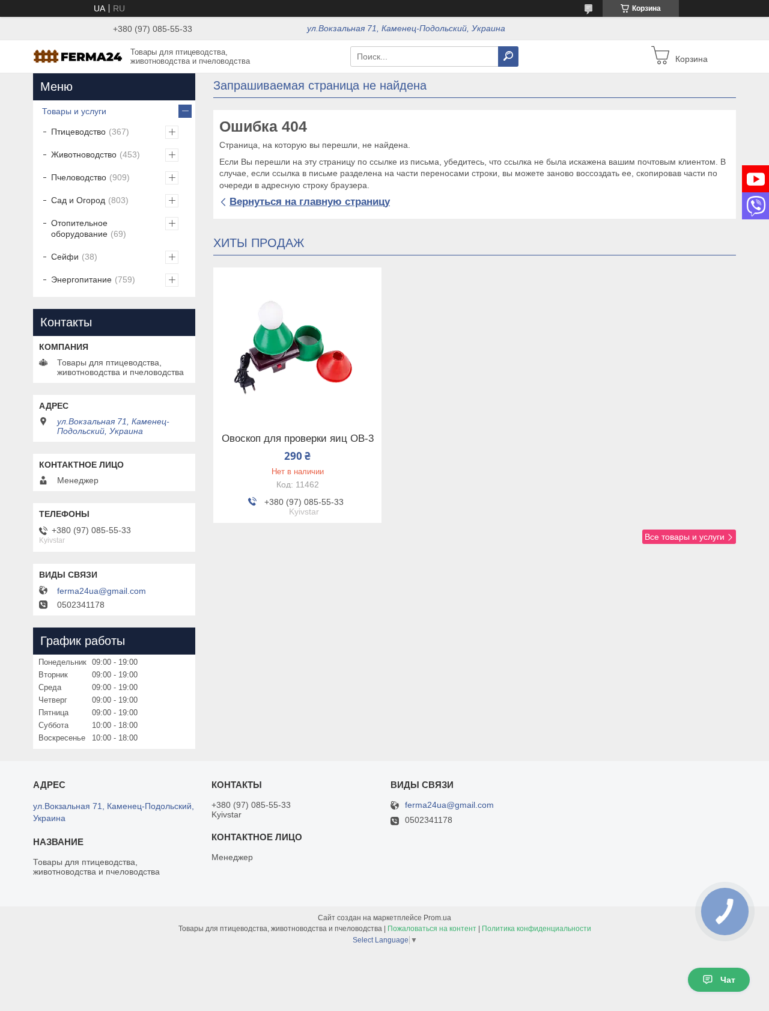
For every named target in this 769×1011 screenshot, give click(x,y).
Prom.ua (437, 918)
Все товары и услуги (685, 537)
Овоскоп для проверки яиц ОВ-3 (298, 438)
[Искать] (508, 56)
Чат (727, 980)
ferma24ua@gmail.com (101, 591)
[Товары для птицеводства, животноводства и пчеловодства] (78, 56)
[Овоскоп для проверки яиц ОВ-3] (297, 342)
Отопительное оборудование (79, 228)
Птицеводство (78, 131)
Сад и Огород (78, 200)
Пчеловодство (78, 177)
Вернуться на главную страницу (309, 201)
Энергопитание (81, 279)
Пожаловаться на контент (432, 928)
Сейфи (65, 256)
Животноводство (84, 154)
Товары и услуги (74, 111)
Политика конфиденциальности (536, 928)
